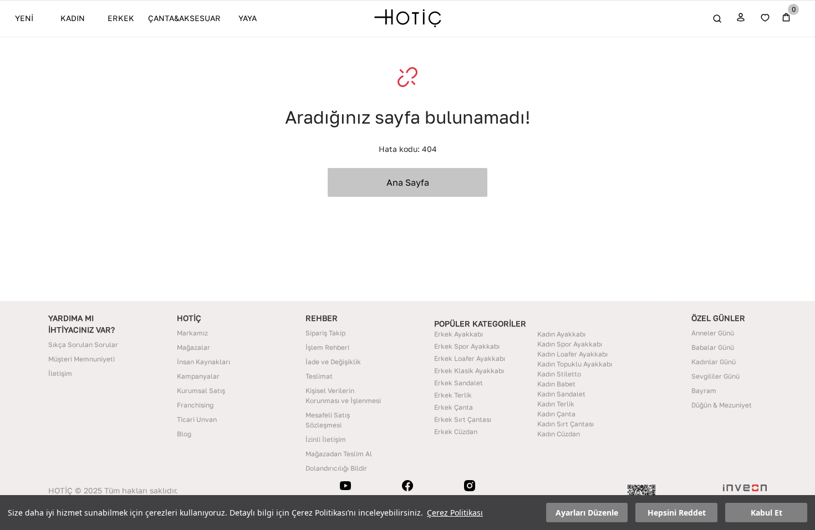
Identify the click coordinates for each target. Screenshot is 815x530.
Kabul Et (766, 512)
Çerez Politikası (455, 512)
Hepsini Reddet (677, 512)
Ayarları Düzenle (587, 512)
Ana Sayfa (407, 182)
